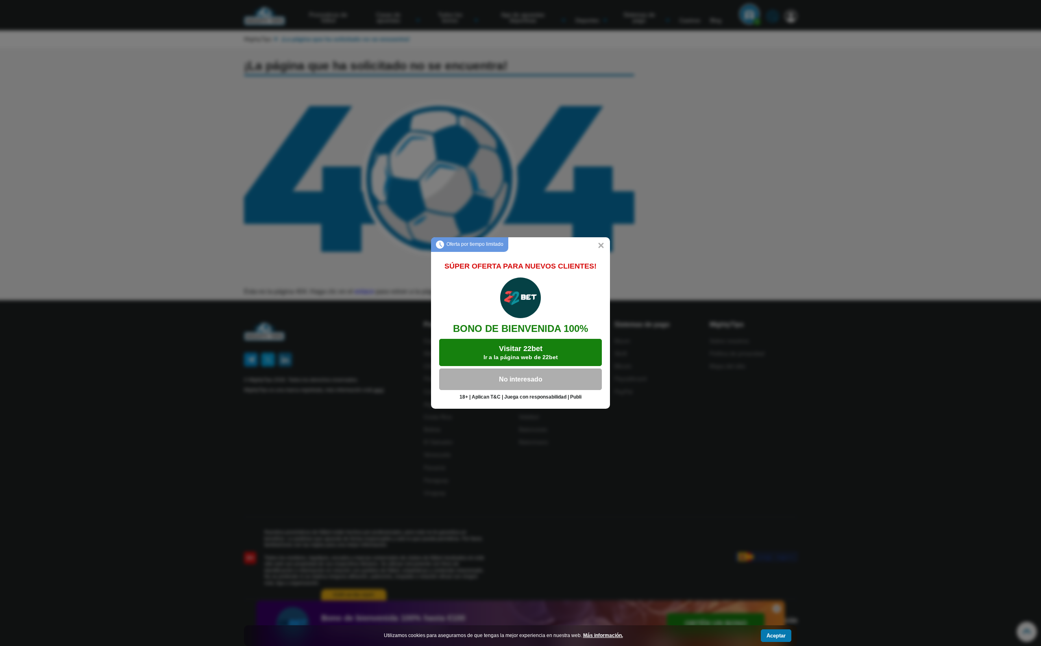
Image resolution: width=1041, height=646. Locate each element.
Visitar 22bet (520, 352)
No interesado (520, 379)
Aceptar (776, 636)
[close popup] (601, 246)
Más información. (603, 635)
